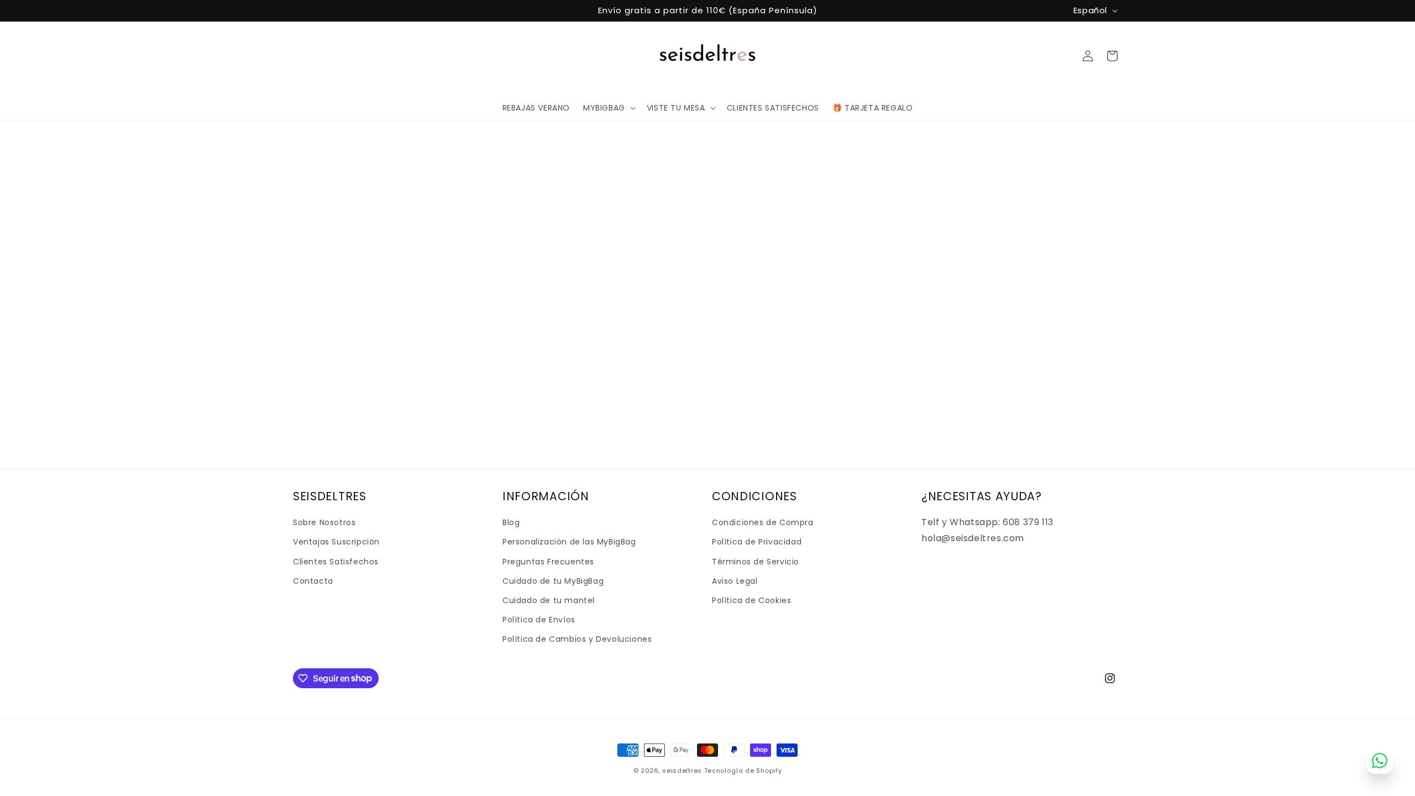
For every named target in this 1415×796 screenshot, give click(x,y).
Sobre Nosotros (324, 522)
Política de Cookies (751, 600)
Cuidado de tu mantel (548, 600)
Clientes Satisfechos (336, 561)
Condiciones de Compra (763, 522)
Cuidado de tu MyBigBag (553, 580)
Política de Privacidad (756, 541)
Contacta (313, 580)
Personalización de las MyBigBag (569, 541)
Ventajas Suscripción (336, 541)
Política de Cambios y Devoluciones (577, 639)
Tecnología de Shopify (743, 770)
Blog (511, 522)
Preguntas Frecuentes (548, 561)
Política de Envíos (538, 619)
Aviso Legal (735, 580)
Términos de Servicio (755, 561)
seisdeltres (682, 770)
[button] (608, 107)
